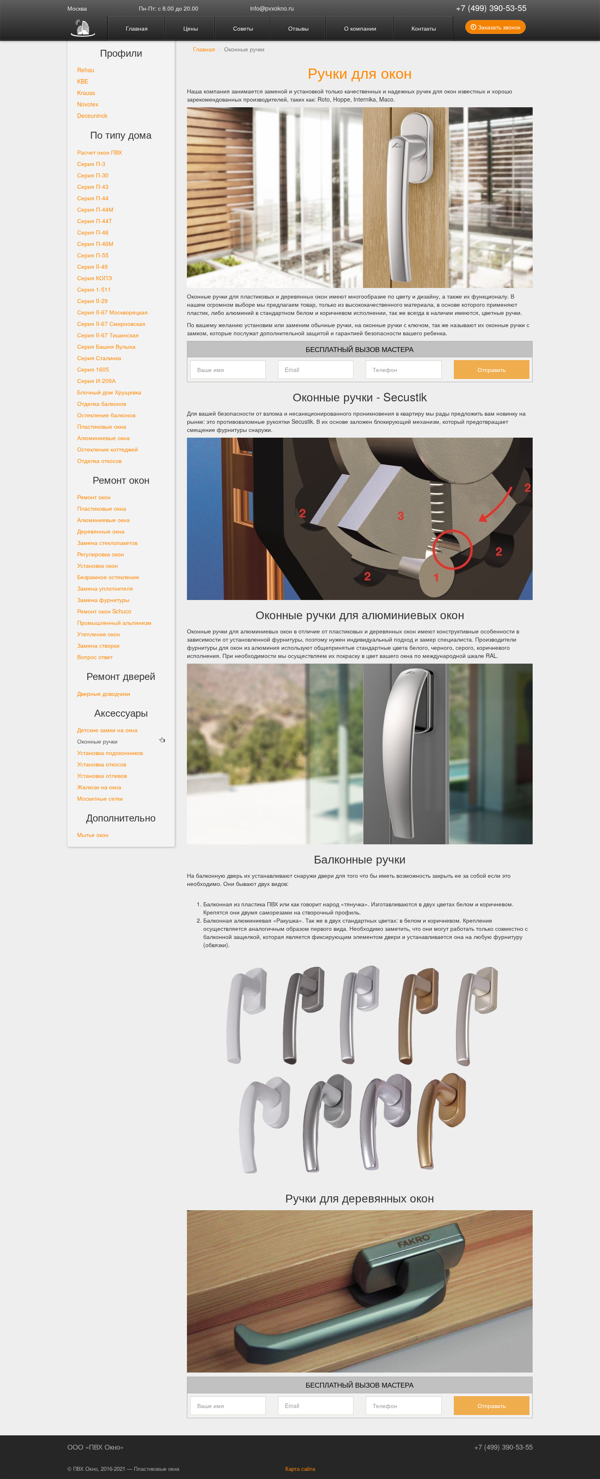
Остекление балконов (106, 415)
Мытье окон (93, 834)
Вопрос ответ (95, 657)
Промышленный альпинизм (114, 622)
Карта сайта (300, 1468)
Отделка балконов (101, 403)
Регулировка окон (100, 554)
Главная (136, 28)
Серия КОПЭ (94, 278)
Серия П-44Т (94, 221)
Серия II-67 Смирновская (111, 323)
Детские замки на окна (107, 730)
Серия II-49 (92, 266)
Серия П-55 (93, 255)
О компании (359, 28)
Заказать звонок (498, 27)
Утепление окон (98, 634)
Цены (190, 28)
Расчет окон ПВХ (99, 152)
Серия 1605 (93, 369)
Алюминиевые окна (103, 438)
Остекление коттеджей (107, 449)
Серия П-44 (93, 198)
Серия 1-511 (94, 289)
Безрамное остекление (108, 577)
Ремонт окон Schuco (104, 611)
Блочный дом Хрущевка (109, 392)
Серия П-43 (93, 186)
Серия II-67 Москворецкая (112, 312)
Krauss (86, 93)
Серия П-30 (93, 175)
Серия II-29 (92, 301)
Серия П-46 (93, 232)
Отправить (492, 369)
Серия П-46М (95, 243)
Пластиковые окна (101, 426)
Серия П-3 (91, 163)
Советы (242, 28)
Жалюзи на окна (99, 787)
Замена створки (98, 645)
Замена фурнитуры (103, 600)
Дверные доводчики (103, 693)
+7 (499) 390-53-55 (491, 7)
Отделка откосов (99, 460)
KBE (82, 81)
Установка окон (97, 565)
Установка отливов (102, 775)
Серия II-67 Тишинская (108, 335)
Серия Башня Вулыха (106, 346)
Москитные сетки (100, 798)
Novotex (87, 104)
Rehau (85, 70)
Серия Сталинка (99, 358)
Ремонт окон (94, 497)
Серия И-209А (96, 380)
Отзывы (298, 28)
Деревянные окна (100, 531)
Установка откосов (101, 764)
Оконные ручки (97, 741)
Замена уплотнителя (105, 588)
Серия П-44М (95, 209)
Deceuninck (92, 115)
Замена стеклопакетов (107, 542)
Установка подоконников (110, 752)
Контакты (423, 28)
